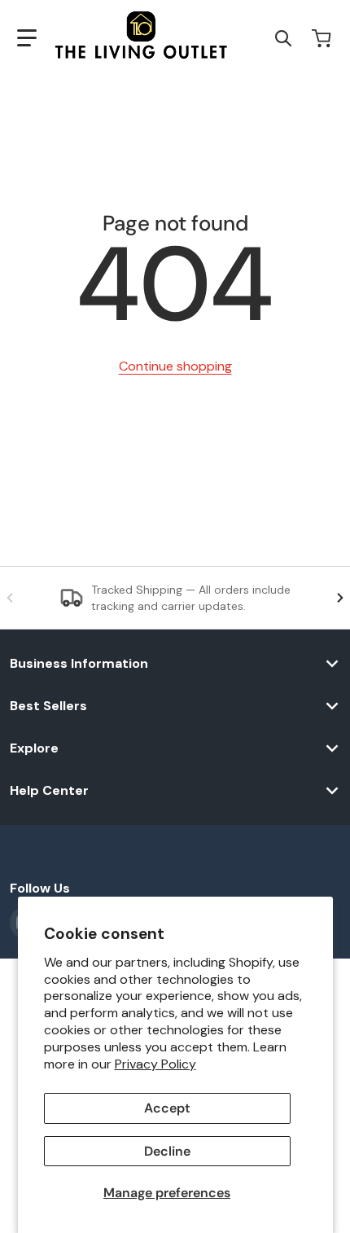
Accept (167, 1108)
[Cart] (323, 38)
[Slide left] (10, 598)
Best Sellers (48, 706)
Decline (167, 1151)
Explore (34, 748)
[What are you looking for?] (283, 38)
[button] (27, 38)
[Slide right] (340, 598)
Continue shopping (175, 366)
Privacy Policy (155, 1064)
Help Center (49, 791)
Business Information (79, 664)
